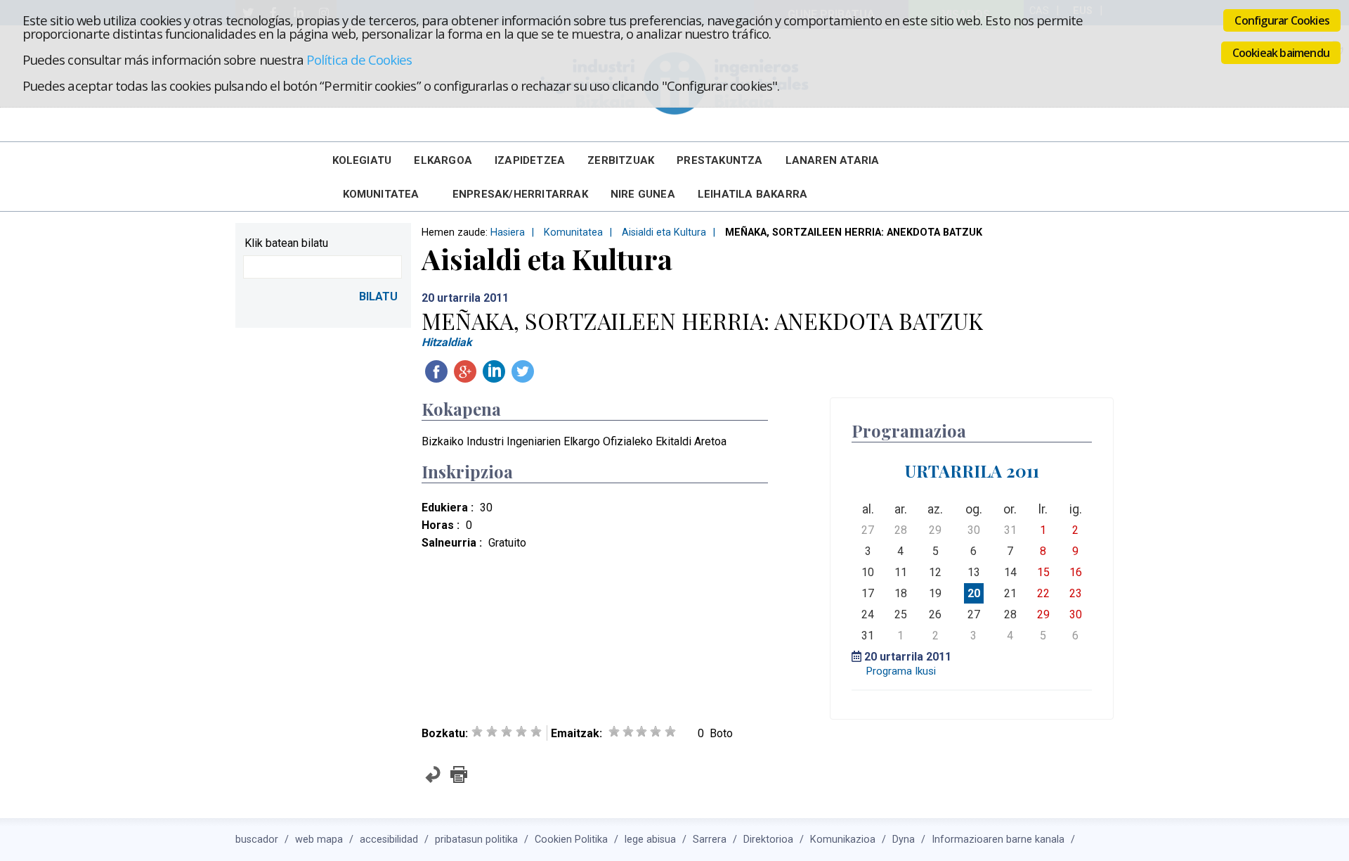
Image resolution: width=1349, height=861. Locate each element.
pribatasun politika (476, 840)
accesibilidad (389, 840)
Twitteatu (522, 371)
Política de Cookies (359, 59)
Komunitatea (381, 194)
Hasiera (507, 232)
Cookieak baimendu (1280, 52)
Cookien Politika (571, 840)
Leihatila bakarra (752, 194)
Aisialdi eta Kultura (664, 232)
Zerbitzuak (620, 160)
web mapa (319, 840)
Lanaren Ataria (833, 160)
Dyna (903, 840)
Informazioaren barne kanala (998, 840)
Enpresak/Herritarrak (520, 194)
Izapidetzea (530, 160)
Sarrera (709, 840)
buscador (256, 840)
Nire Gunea (643, 194)
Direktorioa (768, 840)
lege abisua (650, 840)
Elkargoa (443, 160)
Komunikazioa (842, 840)
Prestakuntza (719, 160)
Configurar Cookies (1281, 20)
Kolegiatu (362, 160)
